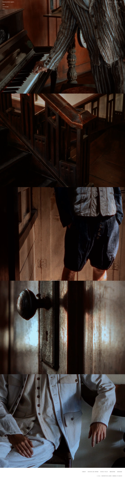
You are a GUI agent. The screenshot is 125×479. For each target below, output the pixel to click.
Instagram (119, 471)
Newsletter (112, 471)
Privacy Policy (104, 471)
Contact (84, 471)
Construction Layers (106, 475)
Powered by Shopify (117, 475)
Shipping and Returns (93, 471)
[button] (6, 4)
